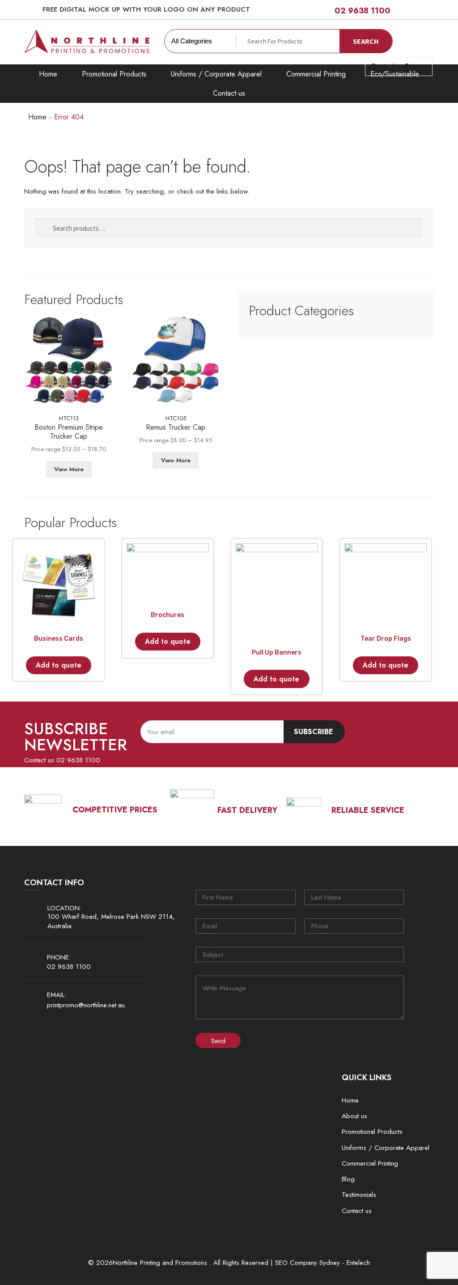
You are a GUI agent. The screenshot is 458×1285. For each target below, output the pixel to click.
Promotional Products (114, 74)
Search (366, 41)
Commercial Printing (316, 74)
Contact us (229, 93)
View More (69, 469)
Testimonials (359, 1195)
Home (48, 74)
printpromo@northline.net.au (86, 1005)
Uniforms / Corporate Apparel (216, 74)
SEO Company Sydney (307, 1263)
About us (354, 1116)
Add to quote (58, 665)
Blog (348, 1179)
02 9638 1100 (362, 11)
